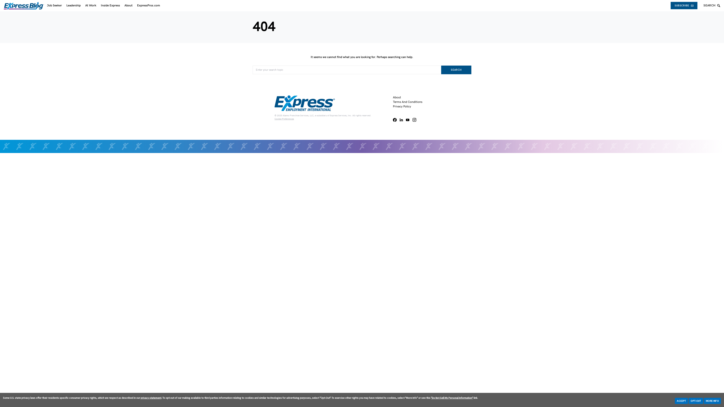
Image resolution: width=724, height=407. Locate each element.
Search (456, 69)
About (397, 97)
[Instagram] (414, 120)
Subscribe (682, 5)
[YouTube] (408, 120)
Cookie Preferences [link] (284, 119)
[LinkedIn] (401, 120)
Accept (681, 400)
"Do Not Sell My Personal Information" (452, 397)
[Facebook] (395, 120)
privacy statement (151, 397)
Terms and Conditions (407, 102)
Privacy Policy (402, 106)
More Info (712, 400)
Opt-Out (696, 400)
